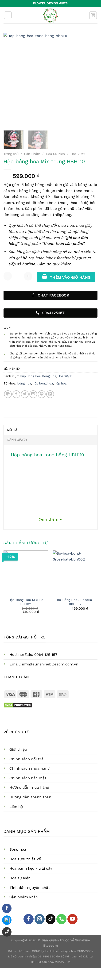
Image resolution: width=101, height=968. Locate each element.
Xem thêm (48, 519)
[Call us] (61, 919)
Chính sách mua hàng (29, 768)
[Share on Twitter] (25, 394)
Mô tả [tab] (12, 430)
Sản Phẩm (32, 154)
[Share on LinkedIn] (50, 394)
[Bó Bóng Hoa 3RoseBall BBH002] (75, 572)
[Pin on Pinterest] (42, 394)
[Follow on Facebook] (28, 919)
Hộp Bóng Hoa (30, 376)
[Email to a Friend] (33, 394)
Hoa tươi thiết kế (25, 859)
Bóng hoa (17, 849)
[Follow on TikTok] (51, 919)
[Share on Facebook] (16, 394)
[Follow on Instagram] (40, 919)
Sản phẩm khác (23, 897)
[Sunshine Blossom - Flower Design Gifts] (50, 15)
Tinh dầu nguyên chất (29, 887)
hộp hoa (60, 383)
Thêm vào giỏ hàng (70, 277)
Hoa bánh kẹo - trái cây (30, 868)
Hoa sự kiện (20, 878)
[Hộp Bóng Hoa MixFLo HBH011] (26, 572)
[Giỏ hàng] (93, 15)
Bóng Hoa (49, 376)
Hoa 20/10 (78, 154)
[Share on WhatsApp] (8, 394)
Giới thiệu (18, 749)
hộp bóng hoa (43, 383)
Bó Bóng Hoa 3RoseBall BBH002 (75, 602)
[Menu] (8, 15)
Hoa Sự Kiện (55, 154)
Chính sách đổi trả (26, 759)
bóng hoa (24, 383)
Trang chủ (11, 154)
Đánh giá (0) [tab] (17, 440)
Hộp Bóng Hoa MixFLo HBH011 (25, 602)
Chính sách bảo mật (28, 778)
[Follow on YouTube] (72, 919)
